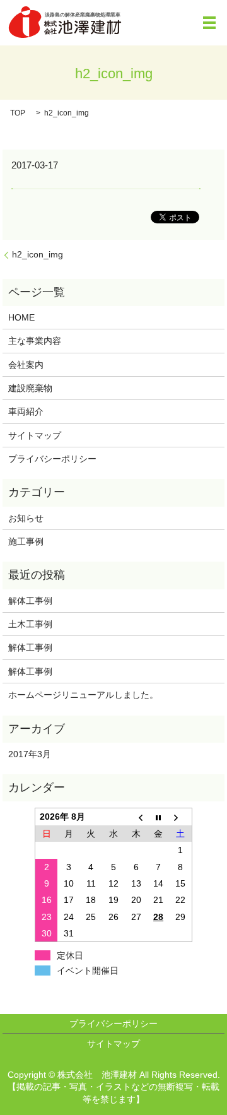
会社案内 (26, 365)
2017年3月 (29, 754)
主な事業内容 (34, 341)
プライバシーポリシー (52, 459)
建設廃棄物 (30, 388)
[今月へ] (158, 816)
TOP (17, 113)
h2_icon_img (37, 254)
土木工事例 (30, 624)
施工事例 (26, 541)
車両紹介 (26, 411)
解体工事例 (34, 601)
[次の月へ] (181, 816)
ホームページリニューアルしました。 (83, 695)
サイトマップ (34, 435)
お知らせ (26, 518)
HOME (21, 317)
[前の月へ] (136, 816)
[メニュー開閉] (209, 22)
